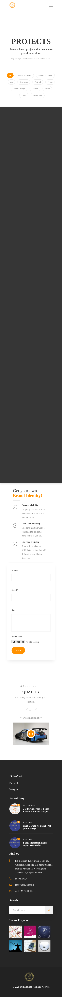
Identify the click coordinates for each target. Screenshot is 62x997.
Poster (39, 342)
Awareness (33, 128)
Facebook (13, 783)
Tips (33, 805)
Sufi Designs (26, 987)
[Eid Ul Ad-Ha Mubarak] (44, 932)
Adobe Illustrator (24, 282)
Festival (39, 338)
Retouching (46, 128)
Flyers (15, 449)
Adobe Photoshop (18, 128)
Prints (47, 449)
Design (26, 805)
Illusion (43, 282)
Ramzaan (27, 822)
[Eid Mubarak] (30, 932)
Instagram (13, 789)
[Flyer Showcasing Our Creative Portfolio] (15, 932)
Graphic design (27, 449)
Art (40, 180)
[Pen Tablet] (30, 946)
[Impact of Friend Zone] (44, 946)
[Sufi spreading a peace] (15, 946)
